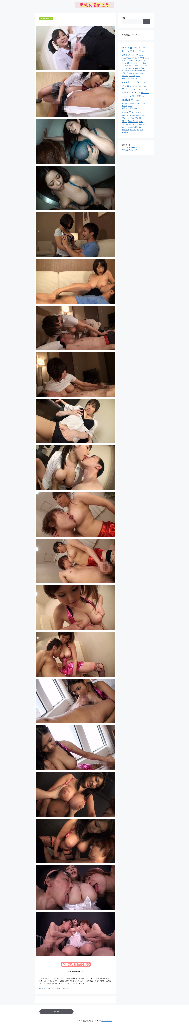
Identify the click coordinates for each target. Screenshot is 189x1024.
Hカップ (127, 51)
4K (131, 47)
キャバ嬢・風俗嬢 (136, 71)
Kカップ (134, 55)
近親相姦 (125, 130)
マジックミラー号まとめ (131, 148)
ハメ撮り (143, 82)
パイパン (134, 86)
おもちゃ (147, 58)
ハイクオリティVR (129, 78)
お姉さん (125, 60)
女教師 (143, 103)
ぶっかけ (124, 63)
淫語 (136, 118)
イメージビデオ (143, 65)
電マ (138, 130)
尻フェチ (125, 112)
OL (136, 58)
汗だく (143, 115)
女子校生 (137, 103)
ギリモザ (125, 73)
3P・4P (125, 47)
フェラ (125, 89)
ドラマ (138, 76)
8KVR (143, 48)
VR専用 (141, 58)
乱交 (127, 96)
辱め (140, 127)
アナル (136, 65)
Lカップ (141, 55)
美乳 (130, 124)
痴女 (58, 988)
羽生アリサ (124, 127)
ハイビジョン (131, 82)
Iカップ (44, 988)
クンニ (130, 73)
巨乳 (49, 988)
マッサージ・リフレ (134, 89)
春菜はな (138, 115)
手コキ (54, 988)
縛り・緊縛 (125, 124)
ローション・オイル (129, 93)
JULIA (143, 51)
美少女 (135, 124)
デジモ (125, 76)
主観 (123, 96)
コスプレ (136, 73)
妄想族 (124, 106)
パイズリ (127, 85)
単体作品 (127, 99)
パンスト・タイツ (142, 86)
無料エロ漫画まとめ (129, 150)
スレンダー (143, 73)
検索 (123, 18)
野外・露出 (133, 130)
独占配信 (133, 121)
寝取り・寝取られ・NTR (132, 108)
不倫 (138, 93)
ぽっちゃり (131, 63)
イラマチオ (124, 68)
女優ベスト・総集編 (128, 103)
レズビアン (144, 89)
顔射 (141, 130)
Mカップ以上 (126, 58)
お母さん (131, 60)
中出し (145, 92)
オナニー (142, 68)
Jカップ (126, 54)
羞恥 (140, 124)
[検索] (146, 21)
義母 (144, 124)
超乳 (136, 127)
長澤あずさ (79, 971)
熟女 (124, 121)
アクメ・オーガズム (128, 65)
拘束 (133, 115)
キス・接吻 (125, 70)
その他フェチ (140, 60)
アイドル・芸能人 (141, 63)
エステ (130, 68)
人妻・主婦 (135, 95)
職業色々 (130, 127)
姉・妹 (130, 106)
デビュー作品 (132, 76)
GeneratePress (106, 1021)
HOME (56, 1012)
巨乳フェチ (140, 112)
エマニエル (135, 68)
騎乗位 (125, 132)
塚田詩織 (136, 100)
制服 (143, 96)
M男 (133, 58)
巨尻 (124, 115)
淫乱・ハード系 (128, 118)
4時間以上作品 (137, 48)
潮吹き (141, 118)
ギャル (145, 70)
